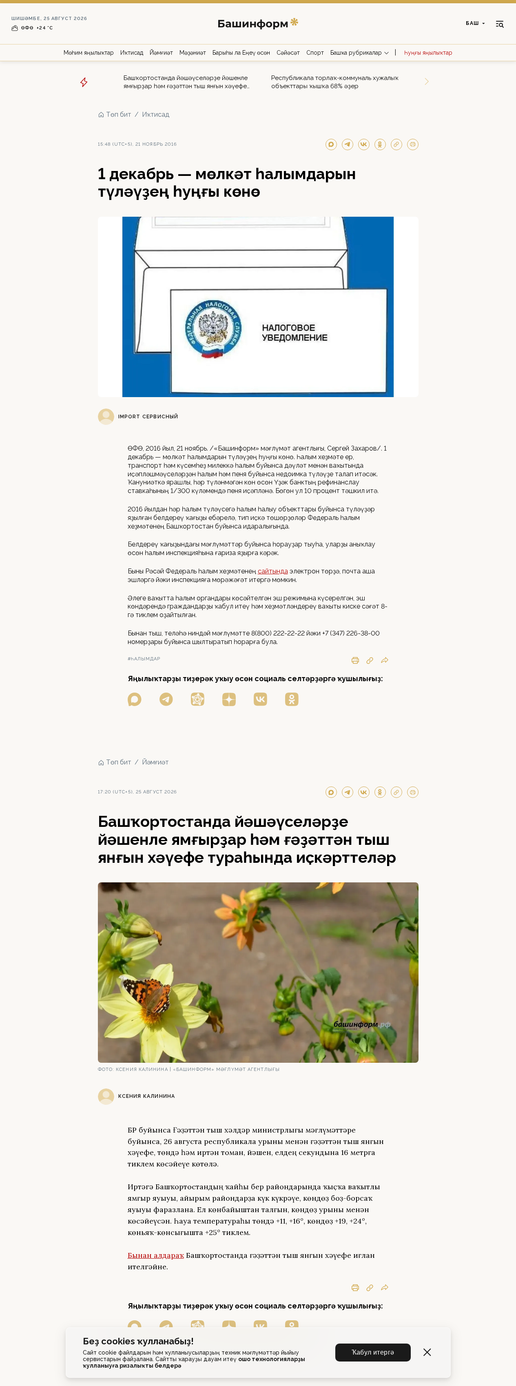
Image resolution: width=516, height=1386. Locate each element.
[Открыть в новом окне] (135, 699)
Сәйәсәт (288, 52)
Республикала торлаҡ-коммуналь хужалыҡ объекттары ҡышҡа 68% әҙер (335, 82)
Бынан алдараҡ (156, 1255)
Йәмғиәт (161, 52)
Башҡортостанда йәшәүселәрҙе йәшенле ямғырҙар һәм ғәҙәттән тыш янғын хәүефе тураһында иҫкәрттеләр (186, 82)
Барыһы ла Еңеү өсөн (241, 52)
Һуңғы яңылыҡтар (428, 52)
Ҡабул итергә (373, 1352)
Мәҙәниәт (192, 52)
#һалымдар (144, 659)
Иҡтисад (131, 52)
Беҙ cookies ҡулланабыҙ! (138, 1341)
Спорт (315, 52)
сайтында (273, 571)
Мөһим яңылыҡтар (89, 52)
